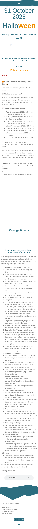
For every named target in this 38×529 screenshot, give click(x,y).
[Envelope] (22, 519)
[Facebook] (15, 519)
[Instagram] (19, 519)
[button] (19, 3)
